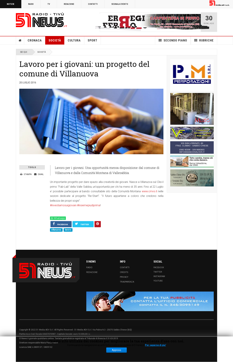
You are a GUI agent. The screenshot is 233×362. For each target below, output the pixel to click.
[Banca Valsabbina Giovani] (192, 161)
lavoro (68, 230)
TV (48, 4)
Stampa (27, 174)
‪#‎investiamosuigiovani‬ (63, 205)
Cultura (74, 40)
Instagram (159, 276)
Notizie (10, 4)
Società (55, 40)
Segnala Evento (119, 4)
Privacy (124, 277)
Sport (92, 40)
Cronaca (35, 40)
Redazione (69, 4)
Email (40, 174)
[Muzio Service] (192, 109)
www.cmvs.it (149, 191)
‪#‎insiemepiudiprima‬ (88, 205)
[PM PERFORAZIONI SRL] (192, 75)
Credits (124, 272)
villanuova (56, 230)
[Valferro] (192, 133)
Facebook (159, 267)
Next (197, 22)
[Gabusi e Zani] (192, 177)
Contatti (93, 4)
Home (20, 40)
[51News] (41, 19)
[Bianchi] (192, 147)
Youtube (158, 280)
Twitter (158, 272)
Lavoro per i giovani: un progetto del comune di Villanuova (84, 68)
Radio (31, 4)
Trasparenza (127, 281)
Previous (103, 22)
